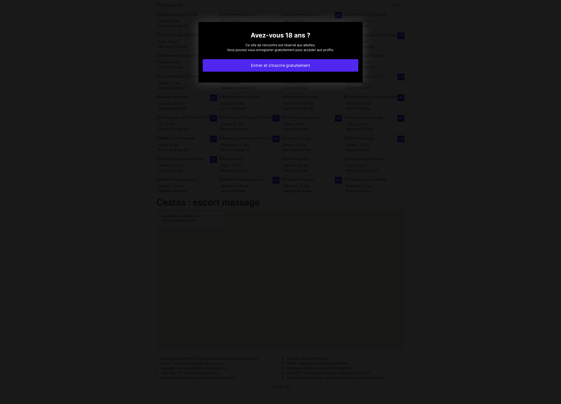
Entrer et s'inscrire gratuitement (280, 65)
